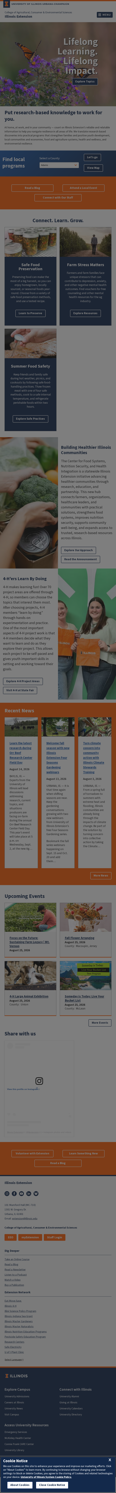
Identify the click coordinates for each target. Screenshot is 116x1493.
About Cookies (19, 1485)
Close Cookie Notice (52, 1485)
